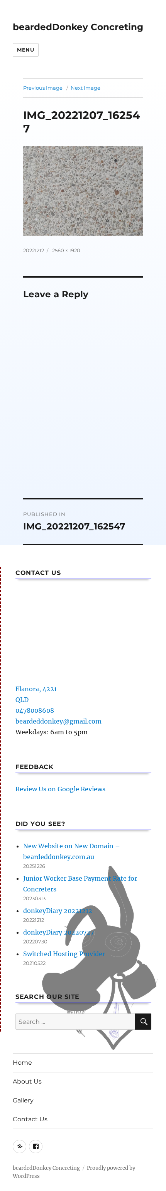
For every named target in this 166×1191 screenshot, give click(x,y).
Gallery (23, 1100)
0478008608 (34, 710)
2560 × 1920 (66, 250)
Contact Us (30, 1119)
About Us (27, 1081)
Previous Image (43, 88)
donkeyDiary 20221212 (57, 911)
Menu (25, 50)
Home (22, 1062)
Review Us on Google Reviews (60, 789)
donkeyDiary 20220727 (58, 932)
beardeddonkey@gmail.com (58, 721)
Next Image (85, 88)
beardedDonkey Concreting (78, 27)
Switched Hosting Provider (64, 954)
